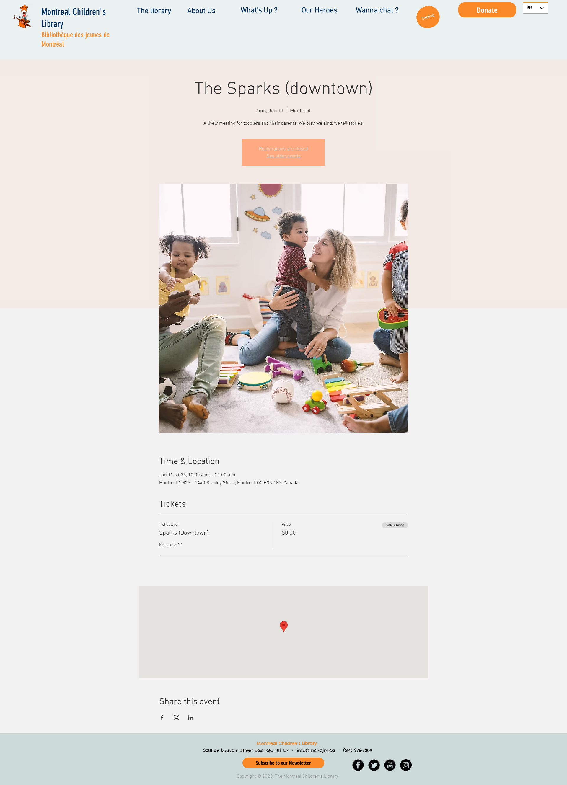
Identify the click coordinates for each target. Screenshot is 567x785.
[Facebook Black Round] (358, 765)
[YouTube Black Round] (390, 765)
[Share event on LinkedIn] (191, 717)
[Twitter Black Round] (374, 765)
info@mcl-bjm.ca (316, 750)
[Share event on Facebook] (162, 717)
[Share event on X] (176, 717)
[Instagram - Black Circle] (406, 765)
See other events (284, 156)
